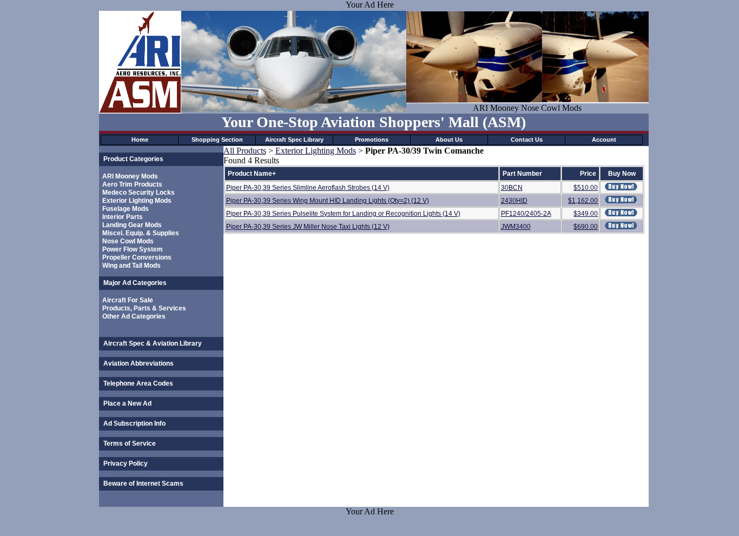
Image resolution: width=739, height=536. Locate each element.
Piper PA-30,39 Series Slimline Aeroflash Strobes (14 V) (308, 187)
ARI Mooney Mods (130, 176)
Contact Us (527, 139)
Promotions (371, 139)
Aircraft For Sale (127, 300)
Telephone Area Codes (138, 383)
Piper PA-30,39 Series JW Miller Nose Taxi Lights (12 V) (308, 226)
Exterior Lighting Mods (136, 200)
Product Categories (133, 159)
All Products (244, 150)
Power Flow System (132, 249)
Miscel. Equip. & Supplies (140, 233)
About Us (449, 139)
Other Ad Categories (134, 316)
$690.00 (585, 226)
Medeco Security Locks (138, 192)
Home (139, 139)
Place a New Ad (127, 403)
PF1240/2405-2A (526, 213)
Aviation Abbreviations (138, 363)
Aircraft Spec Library (294, 139)
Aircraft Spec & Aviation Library (152, 343)
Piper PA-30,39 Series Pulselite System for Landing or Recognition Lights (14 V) (343, 213)
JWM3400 (516, 226)
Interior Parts (122, 217)
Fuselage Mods (125, 209)
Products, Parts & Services (144, 308)
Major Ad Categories (135, 283)
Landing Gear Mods (132, 225)
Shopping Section (217, 139)
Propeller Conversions (136, 257)
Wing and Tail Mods (131, 265)
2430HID (514, 200)
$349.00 (585, 213)
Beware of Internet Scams (143, 483)
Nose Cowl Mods (128, 241)
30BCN (512, 187)
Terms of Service (129, 443)
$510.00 (585, 187)
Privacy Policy (125, 463)
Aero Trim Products (132, 184)
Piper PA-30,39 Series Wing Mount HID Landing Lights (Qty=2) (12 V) (327, 200)
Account (604, 139)
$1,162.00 (583, 200)
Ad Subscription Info (134, 423)
